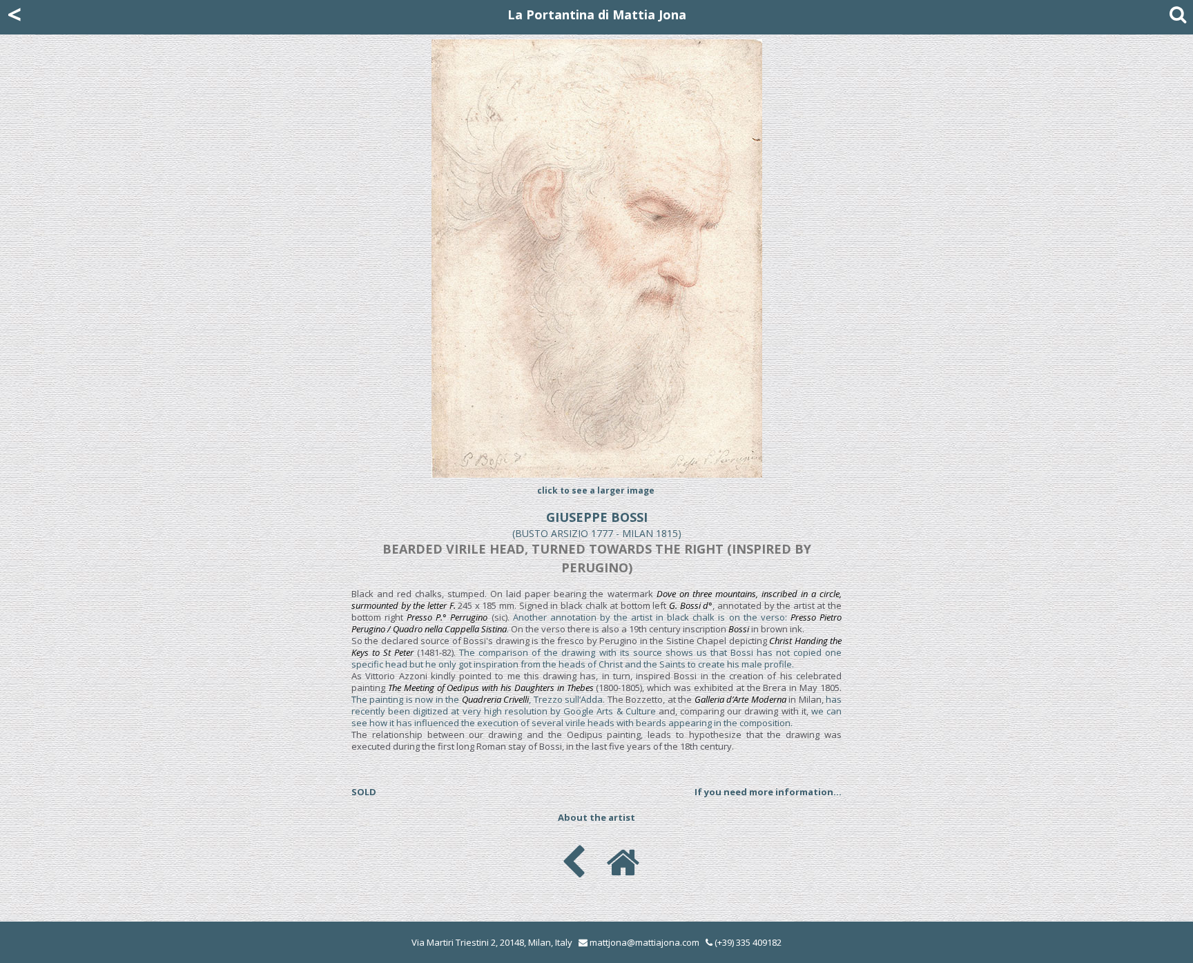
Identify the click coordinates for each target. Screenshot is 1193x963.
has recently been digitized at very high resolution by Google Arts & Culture (596, 705)
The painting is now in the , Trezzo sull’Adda (477, 699)
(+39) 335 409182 (747, 942)
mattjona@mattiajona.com (644, 942)
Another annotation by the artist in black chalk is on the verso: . (596, 623)
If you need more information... (768, 792)
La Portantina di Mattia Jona (596, 14)
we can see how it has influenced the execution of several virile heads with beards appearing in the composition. (596, 717)
